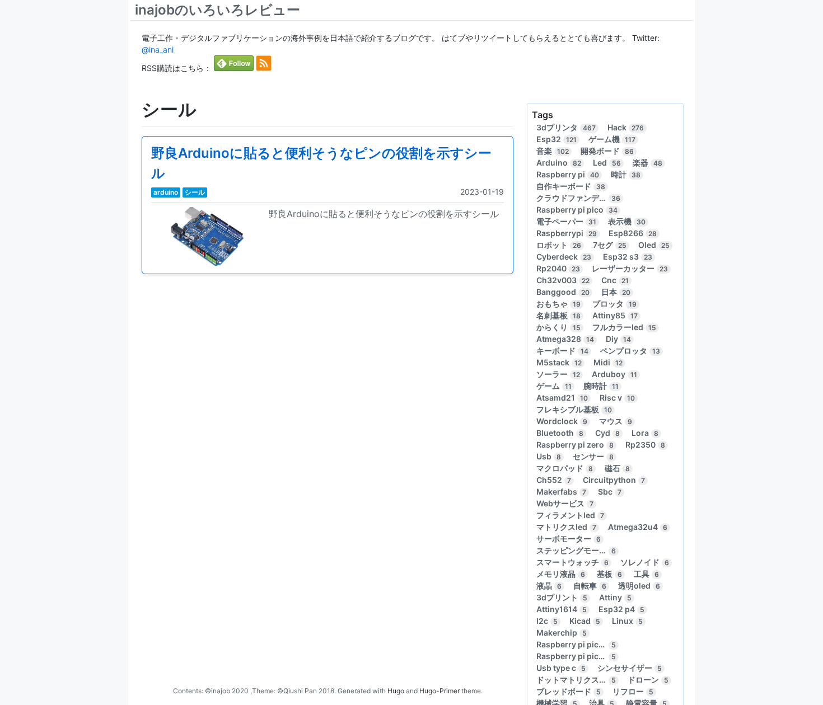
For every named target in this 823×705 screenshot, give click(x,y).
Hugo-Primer (439, 691)
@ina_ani (158, 49)
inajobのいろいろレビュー (217, 10)
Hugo (395, 691)
